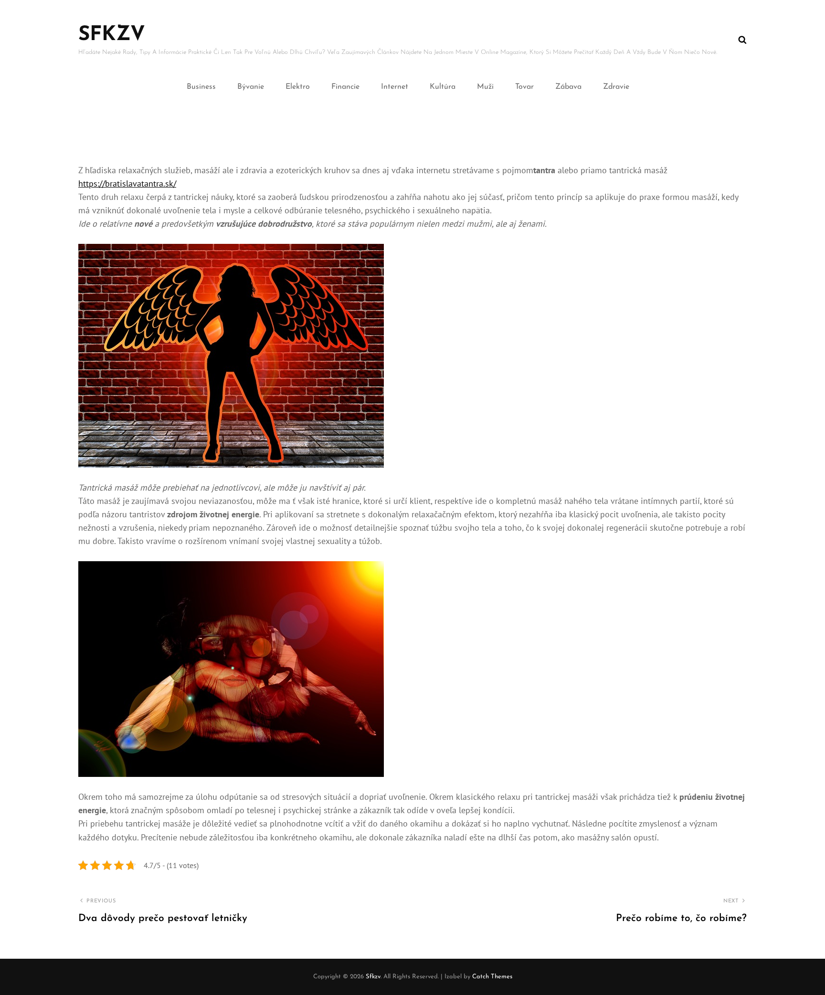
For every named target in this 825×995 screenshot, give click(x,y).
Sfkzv (111, 35)
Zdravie (616, 87)
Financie (345, 87)
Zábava (568, 87)
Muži (485, 87)
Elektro (298, 87)
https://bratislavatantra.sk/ (127, 183)
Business (201, 87)
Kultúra (442, 87)
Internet (394, 87)
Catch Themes (492, 977)
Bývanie (250, 87)
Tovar (524, 87)
